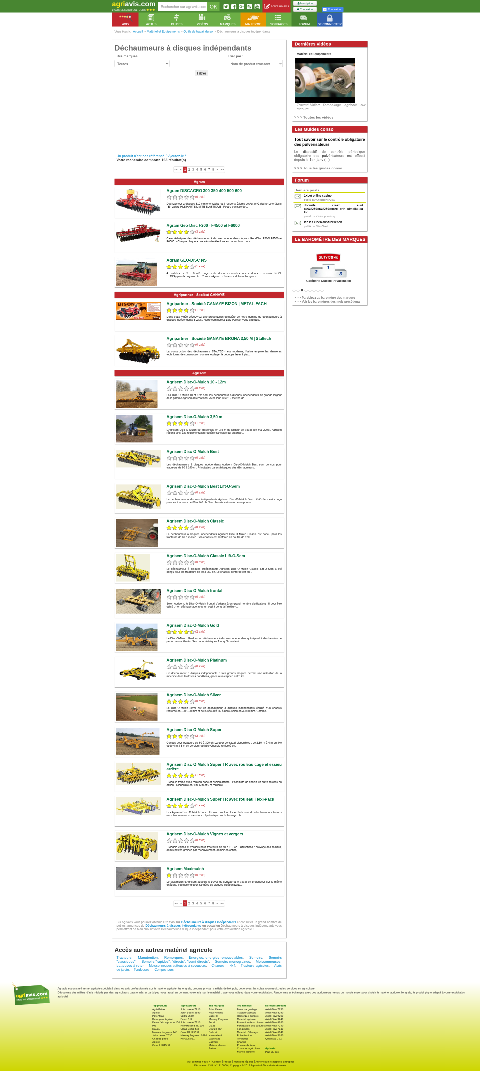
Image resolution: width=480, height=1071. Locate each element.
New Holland (216, 1012)
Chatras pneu (160, 1038)
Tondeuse (242, 1038)
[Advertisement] (199, 116)
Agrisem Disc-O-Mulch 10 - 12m (196, 382)
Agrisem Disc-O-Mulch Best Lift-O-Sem (203, 486)
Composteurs (164, 969)
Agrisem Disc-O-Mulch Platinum (196, 660)
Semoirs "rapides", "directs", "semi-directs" (175, 961)
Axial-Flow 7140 (274, 1028)
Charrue (241, 1041)
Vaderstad (214, 1038)
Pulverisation (244, 1035)
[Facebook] (233, 7)
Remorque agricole (248, 1015)
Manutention (148, 957)
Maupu (156, 1028)
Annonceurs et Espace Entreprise (275, 1061)
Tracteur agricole (246, 1012)
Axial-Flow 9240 (274, 1019)
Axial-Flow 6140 (274, 1032)
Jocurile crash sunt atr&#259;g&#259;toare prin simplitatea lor (333, 209)
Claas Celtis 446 (189, 1028)
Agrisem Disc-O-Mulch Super (194, 730)
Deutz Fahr (215, 1028)
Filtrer (201, 73)
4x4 (232, 965)
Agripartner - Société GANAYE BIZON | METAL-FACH (216, 304)
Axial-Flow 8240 (274, 1022)
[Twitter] (226, 7)
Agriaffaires (158, 1009)
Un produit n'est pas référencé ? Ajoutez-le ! (151, 156)
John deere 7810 (190, 1009)
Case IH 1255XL (190, 1032)
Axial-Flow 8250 (274, 1012)
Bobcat (213, 1032)
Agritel (156, 1012)
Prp (154, 1025)
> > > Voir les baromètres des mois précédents (327, 301)
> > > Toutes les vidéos (314, 117)
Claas (212, 1025)
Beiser (212, 1048)
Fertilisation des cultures (251, 1025)
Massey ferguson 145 (164, 1032)
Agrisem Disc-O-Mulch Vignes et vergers (204, 834)
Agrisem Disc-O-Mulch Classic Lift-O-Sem (205, 556)
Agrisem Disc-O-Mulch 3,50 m (194, 417)
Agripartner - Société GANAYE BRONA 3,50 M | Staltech (218, 338)
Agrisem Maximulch (185, 869)
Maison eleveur (217, 1045)
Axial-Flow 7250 (274, 1009)
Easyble (213, 1041)
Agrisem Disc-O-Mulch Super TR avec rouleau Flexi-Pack (220, 799)
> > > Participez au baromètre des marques (325, 297)
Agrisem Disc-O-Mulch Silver (193, 695)
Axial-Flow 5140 (274, 1035)
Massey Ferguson (219, 1019)
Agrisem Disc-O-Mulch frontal (194, 591)
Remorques (173, 957)
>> (222, 169)
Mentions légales (243, 1061)
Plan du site (272, 1051)
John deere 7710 (190, 1022)
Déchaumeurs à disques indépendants (208, 922)
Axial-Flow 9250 (274, 1015)
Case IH (213, 1015)
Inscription (306, 3)
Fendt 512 (186, 1019)
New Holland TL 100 (192, 1025)
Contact (216, 1061)
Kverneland (215, 1035)
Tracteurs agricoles (255, 965)
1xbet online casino (318, 195)
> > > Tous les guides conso (318, 168)
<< (176, 169)
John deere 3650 (190, 1012)
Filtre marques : (127, 56)
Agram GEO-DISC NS (186, 260)
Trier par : (235, 56)
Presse (228, 1061)
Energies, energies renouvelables (216, 957)
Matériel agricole (246, 1019)
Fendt (212, 1022)
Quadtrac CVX (273, 1038)
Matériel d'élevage (247, 1032)
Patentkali (158, 1015)
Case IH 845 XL (161, 1045)
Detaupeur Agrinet (162, 1019)
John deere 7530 (162, 1035)
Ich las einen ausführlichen (323, 222)
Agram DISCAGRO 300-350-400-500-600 (204, 191)
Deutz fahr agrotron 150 (166, 1022)
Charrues (218, 965)
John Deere (215, 1009)
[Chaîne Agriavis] (257, 7)
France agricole (246, 1051)
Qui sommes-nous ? (198, 1061)
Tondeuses (142, 969)
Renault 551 (187, 1038)
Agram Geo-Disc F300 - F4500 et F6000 (203, 225)
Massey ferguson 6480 (193, 1035)
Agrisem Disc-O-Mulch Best (192, 451)
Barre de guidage (247, 1009)
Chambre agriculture (248, 1048)
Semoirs (255, 957)
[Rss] (249, 7)
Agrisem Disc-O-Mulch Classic (195, 521)
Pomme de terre (246, 1045)
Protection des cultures (250, 1022)
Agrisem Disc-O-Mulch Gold (192, 625)
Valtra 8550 (187, 1015)
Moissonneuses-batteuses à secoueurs (177, 965)
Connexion (306, 9)
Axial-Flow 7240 (274, 1025)
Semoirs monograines (232, 961)
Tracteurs (124, 957)
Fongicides (243, 1028)
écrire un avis (279, 6)
